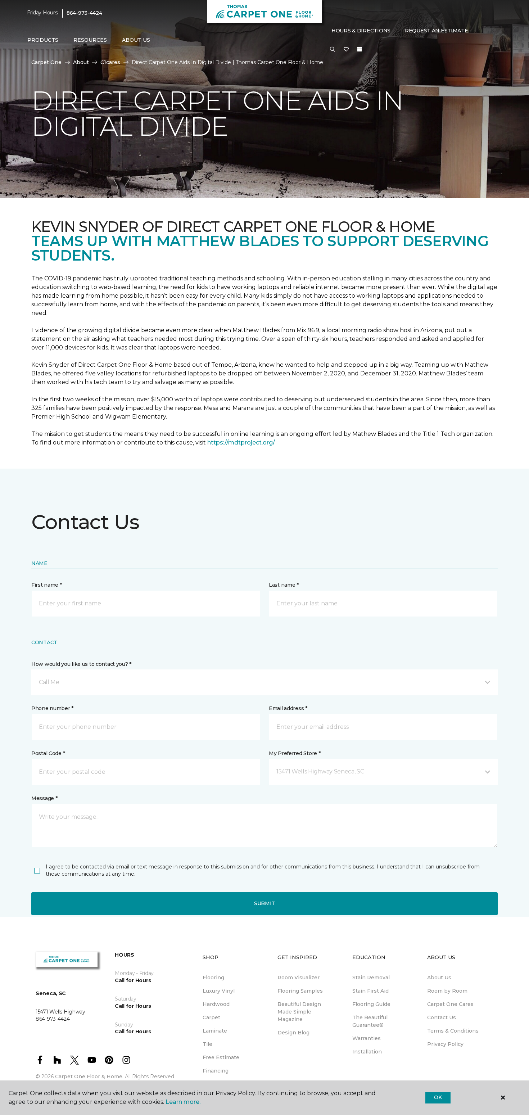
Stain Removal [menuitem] (371, 977)
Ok (438, 1097)
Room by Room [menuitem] (447, 991)
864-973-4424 (84, 13)
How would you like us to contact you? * (81, 664)
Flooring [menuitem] (213, 977)
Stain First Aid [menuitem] (370, 991)
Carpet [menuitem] (211, 1017)
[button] (332, 50)
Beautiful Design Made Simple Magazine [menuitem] (299, 1012)
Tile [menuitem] (207, 1044)
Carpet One (46, 62)
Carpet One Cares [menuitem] (450, 1004)
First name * (46, 584)
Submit (264, 903)
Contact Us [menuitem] (441, 1017)
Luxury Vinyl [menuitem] (219, 991)
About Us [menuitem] (439, 977)
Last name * (284, 584)
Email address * (288, 708)
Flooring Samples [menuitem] (300, 991)
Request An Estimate (436, 30)
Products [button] (42, 40)
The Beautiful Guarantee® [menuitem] (370, 1021)
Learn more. (183, 1101)
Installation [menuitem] (367, 1051)
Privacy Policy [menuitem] (445, 1044)
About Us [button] (136, 40)
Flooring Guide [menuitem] (371, 1004)
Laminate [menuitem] (215, 1031)
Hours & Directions (360, 30)
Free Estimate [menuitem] (221, 1057)
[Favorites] (346, 50)
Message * (44, 798)
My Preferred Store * (294, 753)
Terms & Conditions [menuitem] (453, 1031)
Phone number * (52, 708)
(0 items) (359, 49)
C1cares (110, 62)
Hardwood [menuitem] (216, 1004)
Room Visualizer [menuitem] (298, 977)
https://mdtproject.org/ (241, 442)
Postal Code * (48, 753)
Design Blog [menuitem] (293, 1032)
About (81, 62)
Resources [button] (90, 40)
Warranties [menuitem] (366, 1038)
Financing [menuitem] (216, 1070)
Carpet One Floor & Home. (89, 1076)
